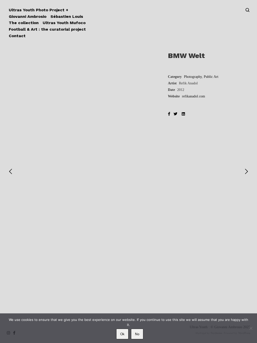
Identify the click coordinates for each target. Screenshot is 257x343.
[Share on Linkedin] (183, 114)
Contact (17, 35)
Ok (122, 333)
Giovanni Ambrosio (27, 16)
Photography (193, 77)
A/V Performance (118, 236)
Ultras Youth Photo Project (37, 10)
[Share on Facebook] (169, 114)
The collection (24, 22)
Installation (39, 239)
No (137, 333)
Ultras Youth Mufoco (64, 22)
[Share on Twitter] (175, 114)
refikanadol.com (193, 96)
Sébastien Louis (66, 16)
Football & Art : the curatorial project (47, 29)
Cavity (128, 227)
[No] (250, 328)
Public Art (211, 77)
